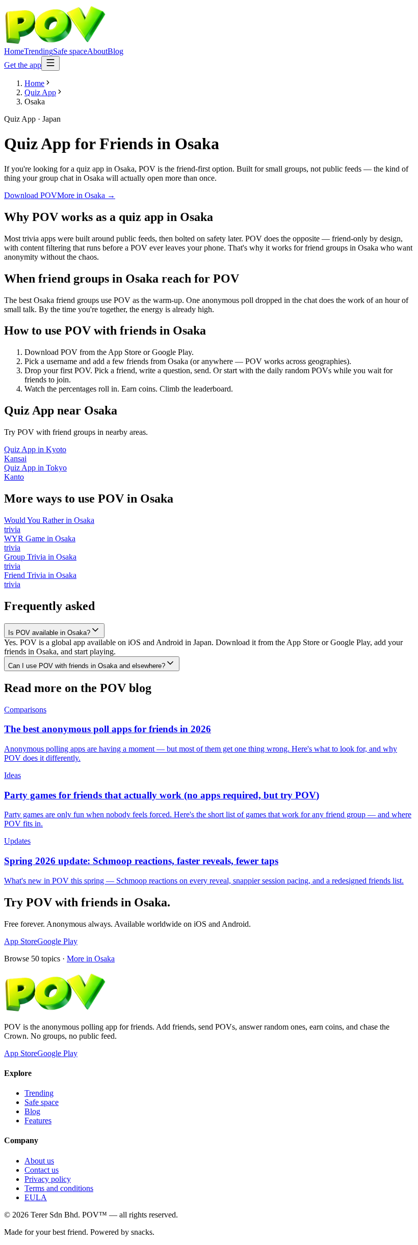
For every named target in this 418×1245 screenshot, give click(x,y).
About (97, 51)
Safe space (70, 51)
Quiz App (40, 92)
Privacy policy (47, 1179)
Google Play (57, 941)
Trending (38, 51)
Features (37, 1120)
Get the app (22, 65)
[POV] (55, 42)
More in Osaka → (86, 195)
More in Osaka (91, 958)
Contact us (41, 1170)
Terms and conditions (58, 1188)
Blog (115, 51)
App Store (20, 941)
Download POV (30, 195)
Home (14, 51)
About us (39, 1160)
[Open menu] (50, 63)
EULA (35, 1197)
